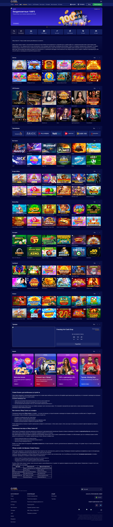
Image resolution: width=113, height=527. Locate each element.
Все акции (53, 496)
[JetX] (20, 4)
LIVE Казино (14, 501)
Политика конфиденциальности (35, 501)
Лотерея (13, 510)
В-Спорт (13, 504)
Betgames (13, 519)
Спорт (12, 496)
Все (94, 57)
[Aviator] (16, 4)
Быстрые (13, 522)
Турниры (53, 499)
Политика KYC (30, 504)
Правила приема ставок (33, 507)
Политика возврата (32, 499)
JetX (12, 513)
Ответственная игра (32, 496)
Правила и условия (32, 513)
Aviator (12, 516)
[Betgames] (25, 4)
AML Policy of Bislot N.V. (33, 510)
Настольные (14, 507)
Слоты (12, 499)
